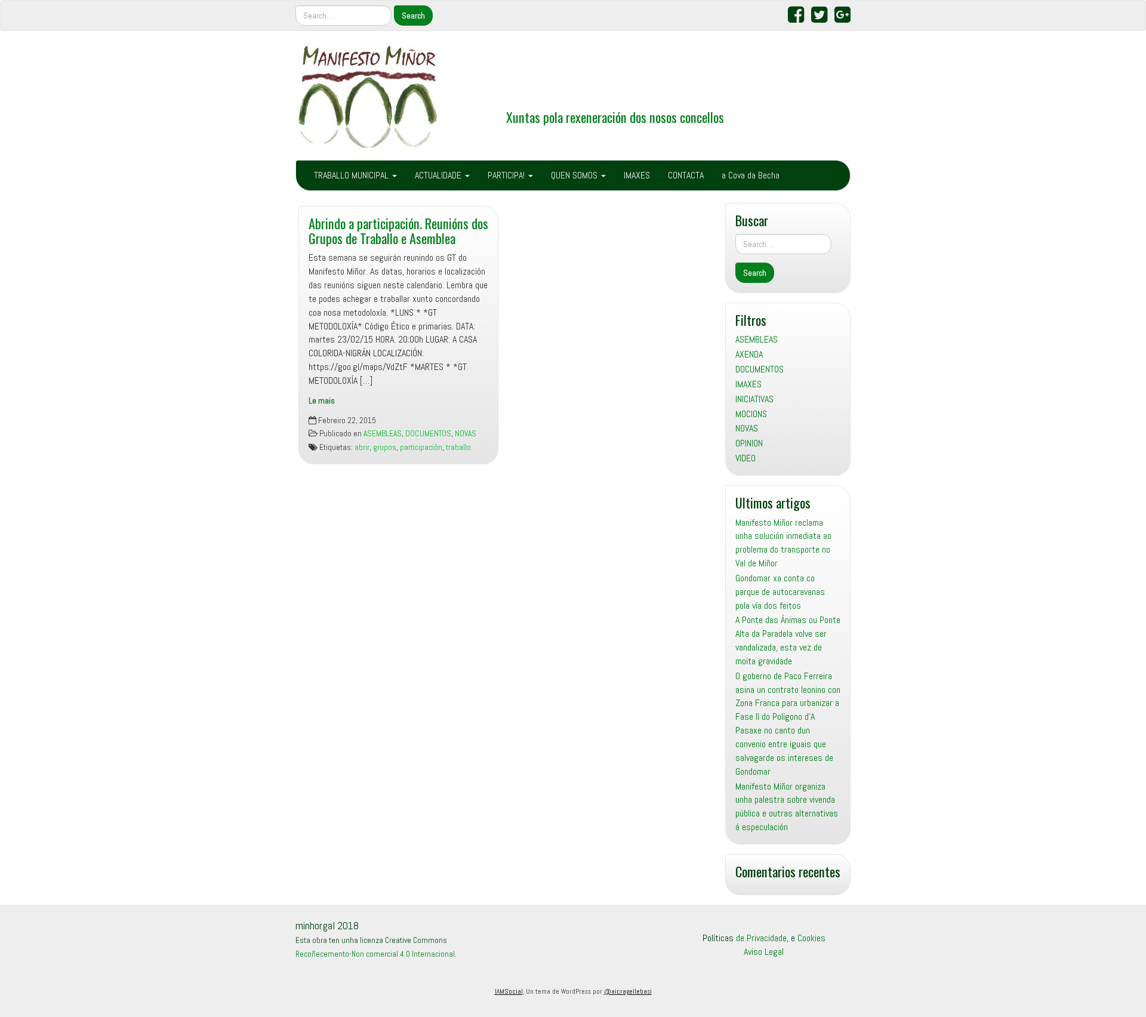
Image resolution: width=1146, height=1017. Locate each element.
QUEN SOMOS (575, 175)
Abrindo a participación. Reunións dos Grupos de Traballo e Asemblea (398, 230)
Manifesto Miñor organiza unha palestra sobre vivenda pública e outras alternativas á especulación (786, 807)
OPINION (749, 443)
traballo (458, 447)
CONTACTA (686, 175)
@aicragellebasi (628, 991)
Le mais (322, 401)
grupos (384, 447)
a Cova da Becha (751, 175)
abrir (362, 447)
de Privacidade (761, 938)
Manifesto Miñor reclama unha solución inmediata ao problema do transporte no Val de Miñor (783, 543)
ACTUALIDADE (439, 175)
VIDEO (745, 458)
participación (421, 447)
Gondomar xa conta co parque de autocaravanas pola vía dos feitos (780, 592)
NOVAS (465, 434)
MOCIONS (751, 414)
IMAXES (637, 175)
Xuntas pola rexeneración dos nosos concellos (615, 117)
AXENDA (749, 354)
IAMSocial (509, 991)
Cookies (811, 938)
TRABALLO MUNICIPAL (352, 175)
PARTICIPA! (507, 175)
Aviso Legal (764, 951)
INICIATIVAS (754, 399)
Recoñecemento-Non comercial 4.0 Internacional (375, 954)
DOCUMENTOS (428, 434)
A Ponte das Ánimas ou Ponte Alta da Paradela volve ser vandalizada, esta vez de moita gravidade (787, 640)
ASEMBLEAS (382, 434)
